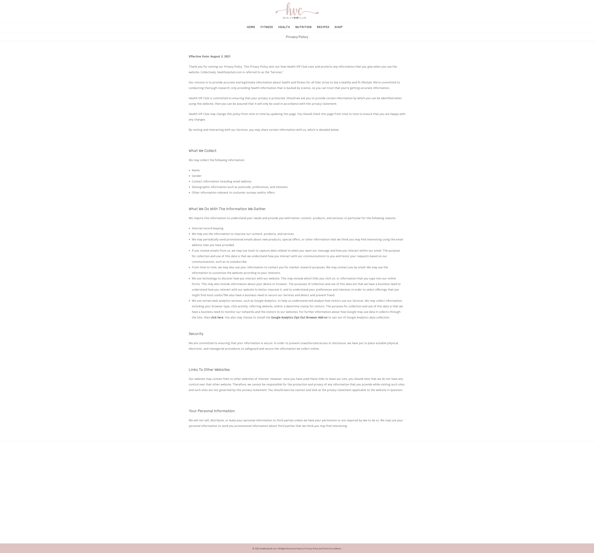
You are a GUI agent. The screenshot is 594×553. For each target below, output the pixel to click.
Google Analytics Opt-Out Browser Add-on (299, 317)
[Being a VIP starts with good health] (297, 10)
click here (217, 317)
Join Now (395, 525)
